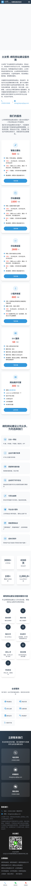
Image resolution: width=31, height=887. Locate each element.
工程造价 (3, 874)
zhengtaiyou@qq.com (21, 103)
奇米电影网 (19, 874)
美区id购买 (10, 874)
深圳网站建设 (5, 871)
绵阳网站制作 (13, 862)
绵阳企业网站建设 (17, 865)
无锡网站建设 (22, 871)
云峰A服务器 (11, 390)
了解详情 (15, 181)
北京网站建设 (13, 871)
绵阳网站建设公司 (23, 862)
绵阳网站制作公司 (6, 865)
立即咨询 (15, 410)
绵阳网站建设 (5, 862)
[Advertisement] (15, 8)
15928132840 (5, 103)
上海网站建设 (19, 868)
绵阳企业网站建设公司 (7, 868)
